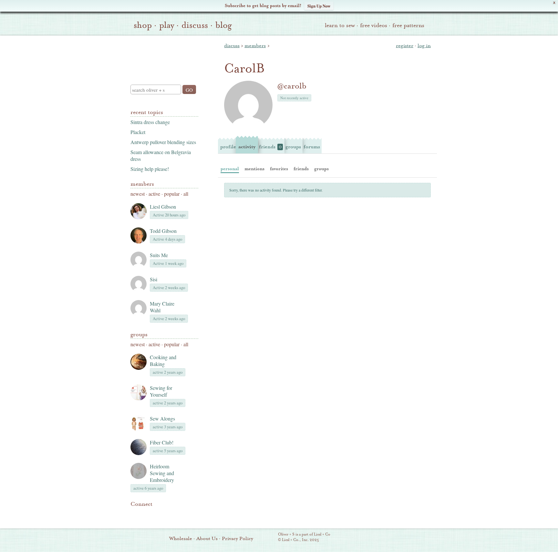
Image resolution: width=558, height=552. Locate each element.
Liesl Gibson (163, 206)
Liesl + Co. (269, 537)
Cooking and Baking (163, 360)
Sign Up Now (318, 6)
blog (223, 25)
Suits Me (159, 255)
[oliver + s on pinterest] (134, 514)
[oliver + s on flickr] (145, 514)
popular (172, 193)
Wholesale (180, 538)
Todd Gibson (163, 230)
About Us (207, 538)
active (154, 193)
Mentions (254, 169)
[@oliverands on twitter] (167, 514)
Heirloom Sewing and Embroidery (162, 473)
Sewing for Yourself (161, 391)
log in (424, 45)
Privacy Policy (237, 538)
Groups (139, 334)
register (404, 45)
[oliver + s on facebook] (156, 514)
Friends (270, 146)
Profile (228, 146)
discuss (194, 25)
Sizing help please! (149, 168)
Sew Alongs (162, 418)
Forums (312, 146)
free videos (373, 25)
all (185, 193)
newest (137, 193)
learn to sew (340, 25)
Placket (137, 132)
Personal (230, 169)
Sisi (153, 279)
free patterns (408, 25)
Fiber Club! (161, 442)
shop (143, 25)
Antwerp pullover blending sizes (163, 142)
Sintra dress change (150, 122)
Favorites (279, 169)
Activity (246, 146)
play (166, 25)
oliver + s (163, 55)
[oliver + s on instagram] (178, 514)
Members (142, 184)
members (255, 45)
